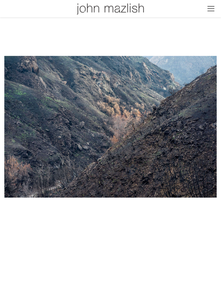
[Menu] (211, 8)
